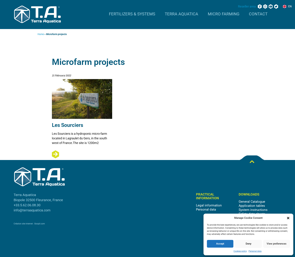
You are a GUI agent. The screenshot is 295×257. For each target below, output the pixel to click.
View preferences (276, 243)
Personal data (255, 251)
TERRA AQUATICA (181, 14)
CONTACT (258, 14)
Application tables (252, 206)
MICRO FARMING (223, 14)
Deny (248, 243)
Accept (220, 243)
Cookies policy (240, 251)
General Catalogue (252, 202)
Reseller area (247, 6)
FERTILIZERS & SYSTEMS (132, 14)
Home (41, 34)
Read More (82, 154)
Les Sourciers (67, 125)
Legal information (209, 205)
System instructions (253, 210)
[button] (288, 218)
